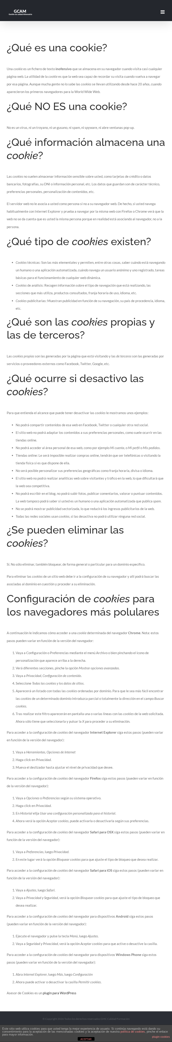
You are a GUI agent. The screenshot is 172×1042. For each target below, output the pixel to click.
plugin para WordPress (59, 993)
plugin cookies (161, 1036)
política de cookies (132, 1031)
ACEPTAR (86, 1039)
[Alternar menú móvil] (163, 12)
